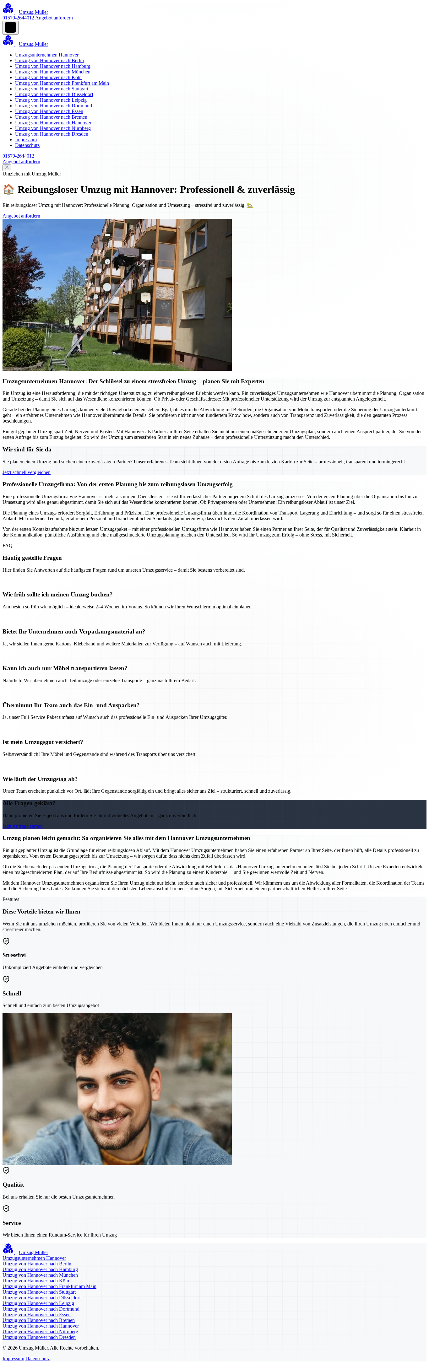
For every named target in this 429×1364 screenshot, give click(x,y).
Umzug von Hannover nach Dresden (51, 134)
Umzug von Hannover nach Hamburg (52, 66)
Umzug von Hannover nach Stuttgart (51, 88)
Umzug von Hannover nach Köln (48, 77)
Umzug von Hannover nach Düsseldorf (54, 94)
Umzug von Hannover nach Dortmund (53, 105)
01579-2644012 (18, 17)
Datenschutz (27, 145)
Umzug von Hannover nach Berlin (49, 60)
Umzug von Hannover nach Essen (49, 111)
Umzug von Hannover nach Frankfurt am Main (62, 83)
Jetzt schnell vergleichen (27, 472)
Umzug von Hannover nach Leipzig (51, 100)
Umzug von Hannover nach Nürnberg (53, 128)
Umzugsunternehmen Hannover (47, 54)
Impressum (26, 139)
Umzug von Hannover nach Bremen (51, 117)
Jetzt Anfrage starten (23, 826)
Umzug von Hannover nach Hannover (53, 122)
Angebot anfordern (54, 17)
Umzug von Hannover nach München (52, 71)
